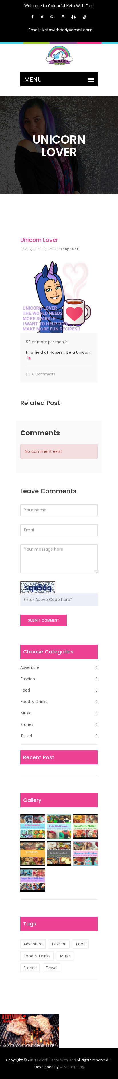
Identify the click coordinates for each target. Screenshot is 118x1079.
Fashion (59, 678)
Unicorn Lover (39, 240)
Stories (59, 724)
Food (59, 690)
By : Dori (72, 248)
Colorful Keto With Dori (57, 1059)
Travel (59, 735)
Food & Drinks (59, 701)
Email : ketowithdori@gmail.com (61, 30)
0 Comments (43, 374)
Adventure (59, 667)
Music (59, 713)
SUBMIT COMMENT (43, 620)
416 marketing (72, 1066)
